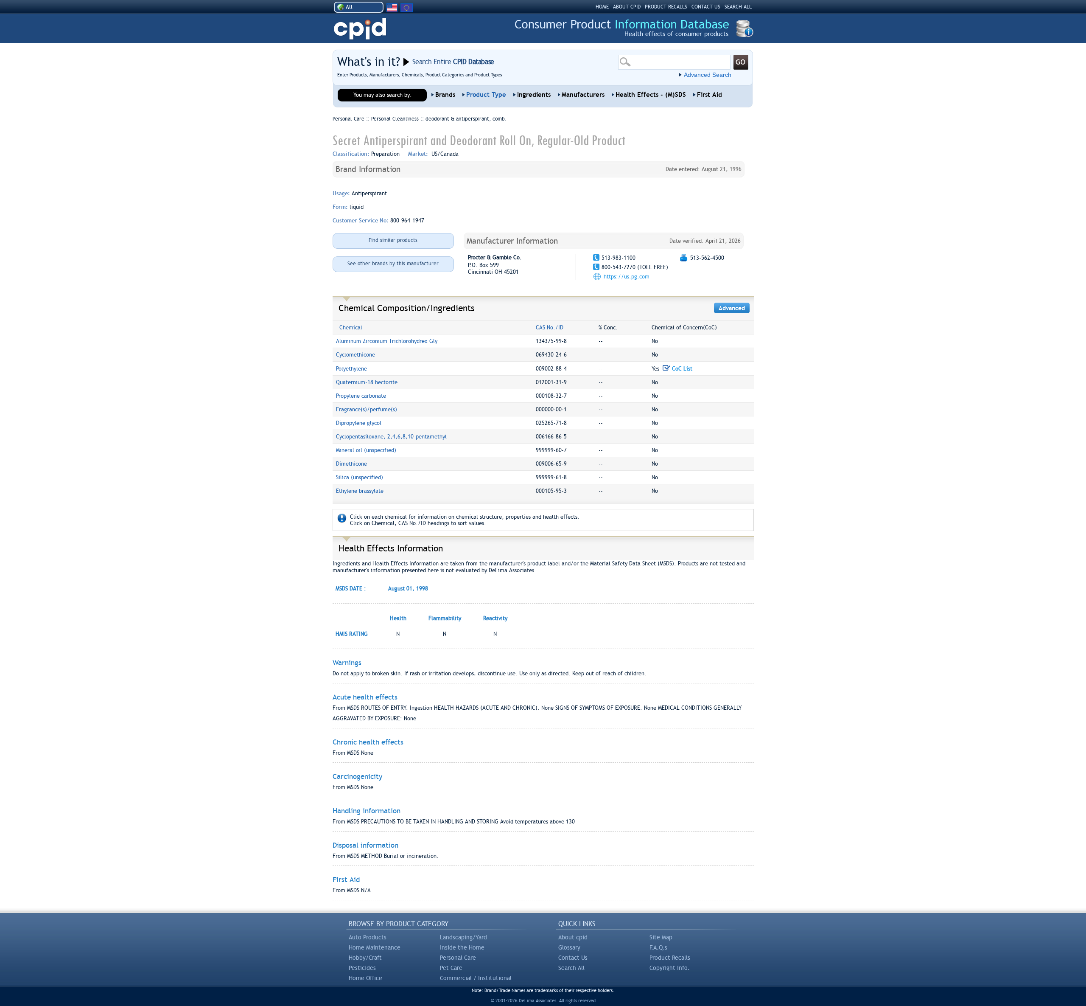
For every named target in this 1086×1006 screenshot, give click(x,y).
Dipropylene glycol (358, 423)
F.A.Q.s (658, 947)
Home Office (365, 978)
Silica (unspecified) (359, 477)
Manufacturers (583, 94)
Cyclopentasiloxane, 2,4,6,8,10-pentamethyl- (392, 436)
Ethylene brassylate (359, 491)
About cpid (573, 937)
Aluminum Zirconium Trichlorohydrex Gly (386, 341)
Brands (445, 94)
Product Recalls (669, 957)
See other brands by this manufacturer (393, 264)
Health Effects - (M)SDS (651, 94)
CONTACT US (705, 7)
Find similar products (393, 240)
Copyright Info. (669, 967)
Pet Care (451, 967)
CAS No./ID (549, 327)
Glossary (569, 947)
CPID (360, 29)
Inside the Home (462, 947)
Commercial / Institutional (476, 978)
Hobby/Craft (365, 957)
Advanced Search (707, 74)
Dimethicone (351, 464)
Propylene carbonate (361, 396)
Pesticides (362, 967)
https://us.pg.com (626, 276)
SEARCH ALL (738, 7)
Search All (571, 967)
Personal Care (458, 957)
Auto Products (367, 937)
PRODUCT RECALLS (666, 7)
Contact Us (573, 957)
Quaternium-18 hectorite (366, 382)
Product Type (486, 94)
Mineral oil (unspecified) (366, 450)
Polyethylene (351, 368)
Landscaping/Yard (463, 937)
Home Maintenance (374, 947)
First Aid (709, 94)
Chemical (350, 327)
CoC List (681, 368)
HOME (602, 7)
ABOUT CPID (627, 7)
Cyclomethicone (355, 354)
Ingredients (534, 94)
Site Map (660, 937)
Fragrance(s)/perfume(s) (366, 409)
